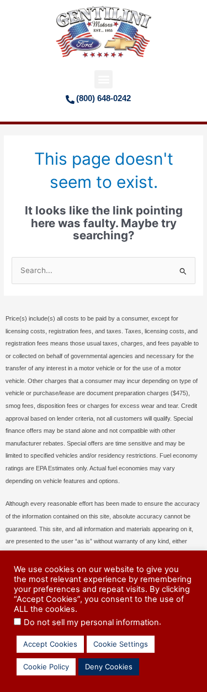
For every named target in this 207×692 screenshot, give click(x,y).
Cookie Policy (46, 666)
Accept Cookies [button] (50, 643)
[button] (103, 79)
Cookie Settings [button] (120, 643)
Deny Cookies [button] (108, 666)
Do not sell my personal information (91, 622)
